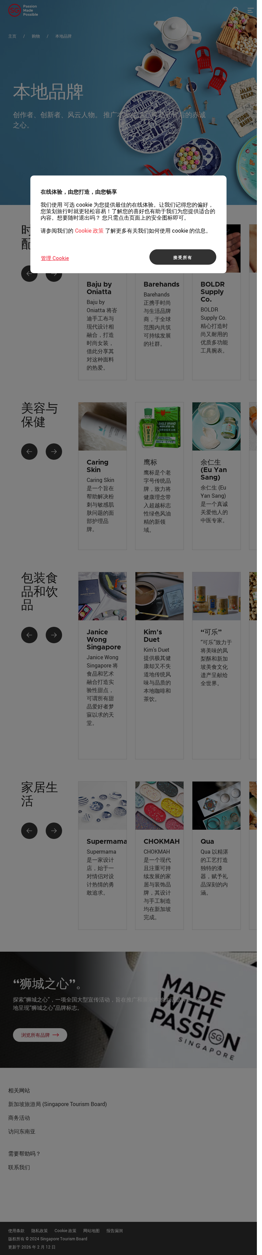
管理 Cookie (55, 257)
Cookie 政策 (89, 230)
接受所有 (182, 257)
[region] (128, 224)
